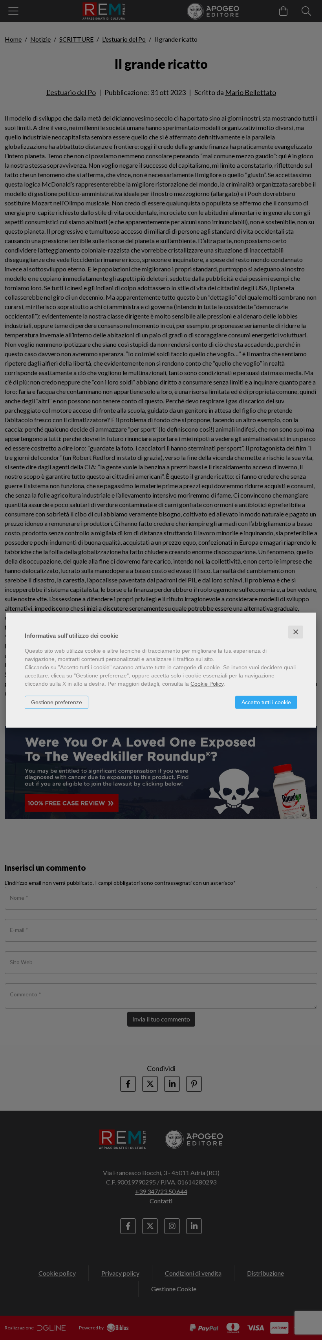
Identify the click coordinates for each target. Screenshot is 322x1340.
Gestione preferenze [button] (56, 702)
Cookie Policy (206, 683)
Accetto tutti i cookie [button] (266, 702)
